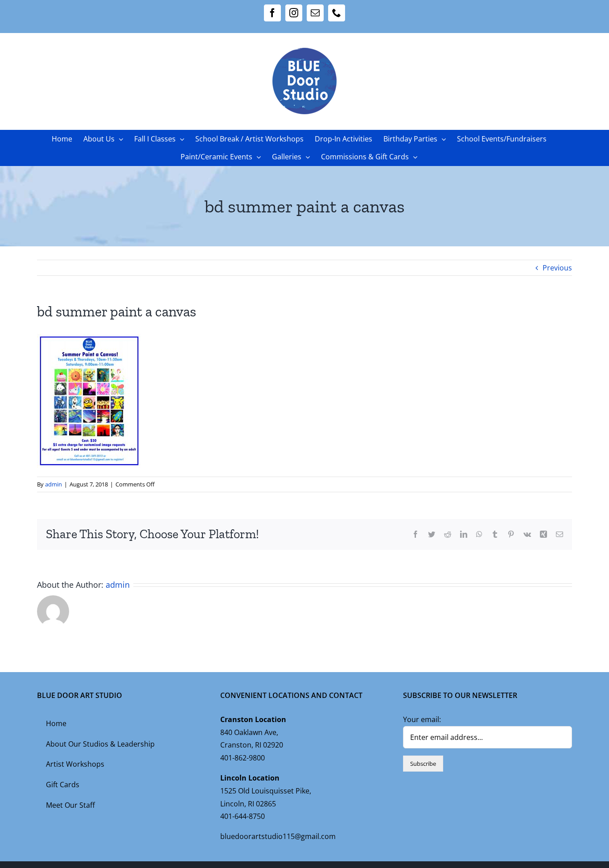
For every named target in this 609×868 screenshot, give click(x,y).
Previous (557, 268)
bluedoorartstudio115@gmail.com (278, 836)
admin (53, 484)
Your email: (422, 719)
